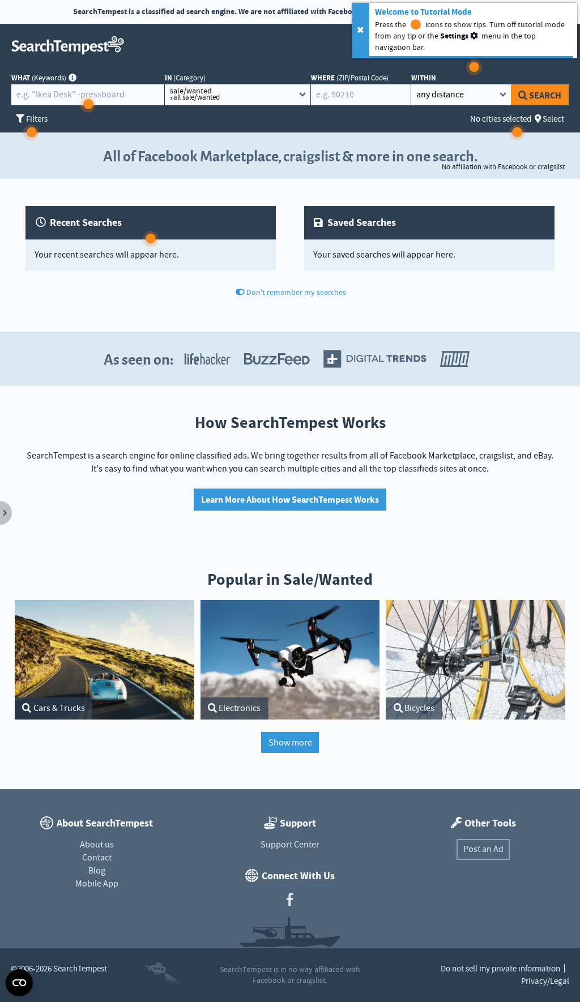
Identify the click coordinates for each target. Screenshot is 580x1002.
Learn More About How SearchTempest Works (290, 500)
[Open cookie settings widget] (19, 982)
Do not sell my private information (500, 968)
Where (350, 78)
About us (97, 844)
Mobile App (96, 883)
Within (423, 78)
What (38, 78)
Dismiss (492, 12)
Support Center (290, 844)
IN (185, 78)
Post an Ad (483, 849)
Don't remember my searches (296, 292)
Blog (96, 870)
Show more (290, 742)
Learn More (438, 12)
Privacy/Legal (545, 981)
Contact (97, 857)
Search (545, 95)
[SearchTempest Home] (70, 45)
